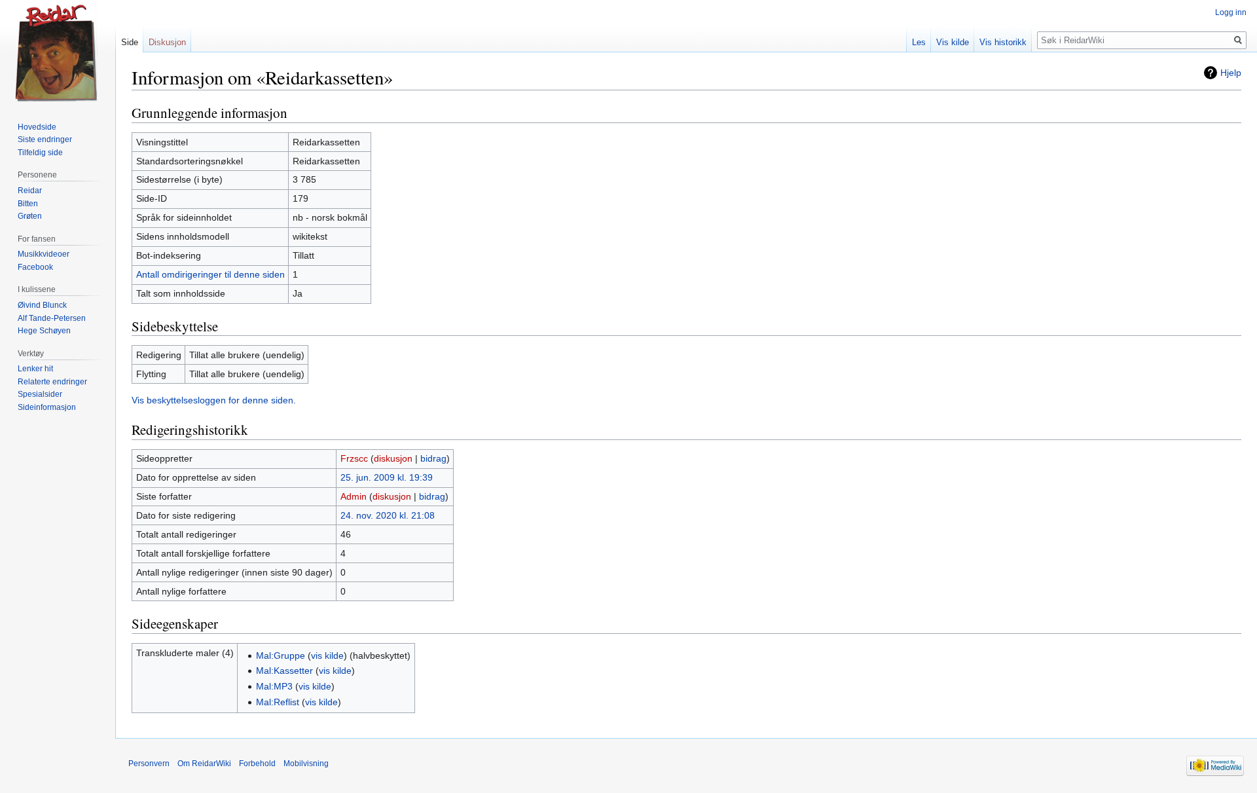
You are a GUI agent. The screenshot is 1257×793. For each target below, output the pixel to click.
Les (919, 42)
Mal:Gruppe (280, 655)
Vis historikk (1003, 42)
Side (129, 42)
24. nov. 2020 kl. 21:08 (387, 515)
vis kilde (327, 655)
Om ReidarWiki (204, 763)
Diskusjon (167, 42)
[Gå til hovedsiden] (57, 52)
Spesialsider (40, 394)
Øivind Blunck (42, 305)
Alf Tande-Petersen (52, 318)
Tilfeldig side (40, 152)
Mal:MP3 (274, 686)
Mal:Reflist (277, 702)
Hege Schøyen (44, 330)
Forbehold (257, 763)
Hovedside (37, 127)
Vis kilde (952, 42)
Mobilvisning (306, 763)
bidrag (433, 458)
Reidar (30, 190)
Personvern (149, 763)
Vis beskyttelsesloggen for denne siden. (214, 400)
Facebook (35, 267)
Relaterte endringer (52, 381)
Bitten (28, 203)
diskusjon (393, 458)
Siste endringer (45, 139)
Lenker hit (35, 368)
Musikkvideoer (43, 254)
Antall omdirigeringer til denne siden (210, 274)
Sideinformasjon (47, 407)
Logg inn (1231, 12)
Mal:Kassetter (284, 670)
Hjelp (1230, 72)
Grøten (30, 216)
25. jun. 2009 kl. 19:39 (386, 477)
